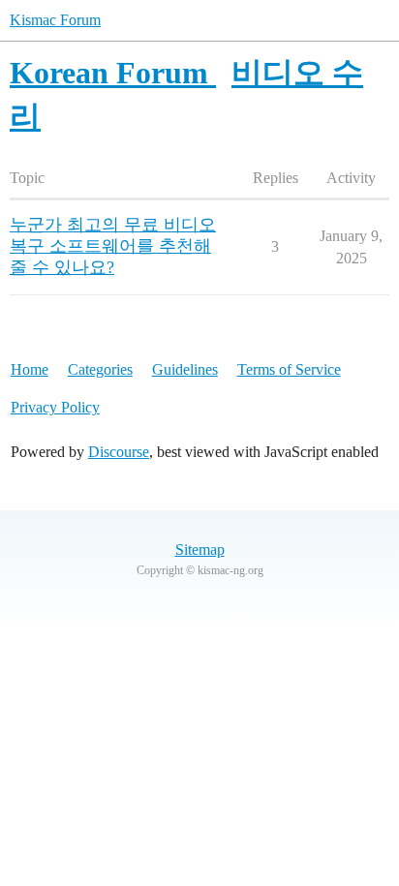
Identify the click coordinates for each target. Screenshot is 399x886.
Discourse (118, 451)
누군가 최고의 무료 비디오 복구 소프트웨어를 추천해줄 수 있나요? (113, 246)
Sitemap (200, 549)
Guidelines (185, 369)
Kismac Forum (55, 20)
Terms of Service (289, 369)
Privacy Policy (55, 407)
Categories (100, 369)
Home (29, 369)
